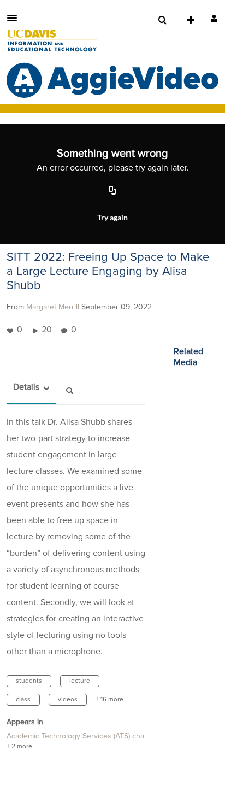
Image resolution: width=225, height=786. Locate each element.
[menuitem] (162, 20)
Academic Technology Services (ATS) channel (83, 736)
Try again (112, 217)
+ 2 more (19, 746)
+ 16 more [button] (109, 699)
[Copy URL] (112, 191)
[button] (15, 18)
